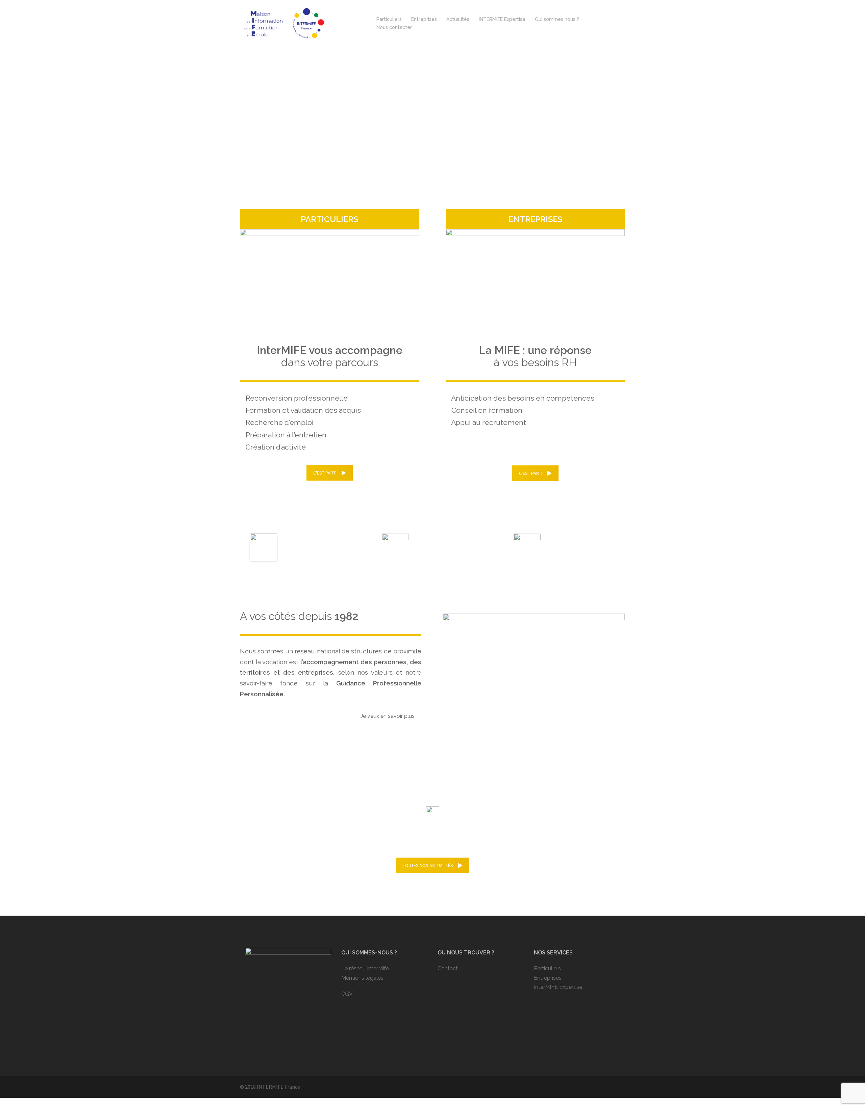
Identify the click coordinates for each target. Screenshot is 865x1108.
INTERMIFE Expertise (502, 19)
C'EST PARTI (325, 473)
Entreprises (424, 19)
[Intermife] (283, 23)
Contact (448, 968)
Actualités (457, 19)
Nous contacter (394, 27)
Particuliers (389, 19)
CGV (347, 994)
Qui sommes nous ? (557, 19)
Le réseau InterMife (365, 968)
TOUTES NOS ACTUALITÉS (428, 865)
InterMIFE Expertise (558, 987)
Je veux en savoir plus (388, 716)
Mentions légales (362, 978)
